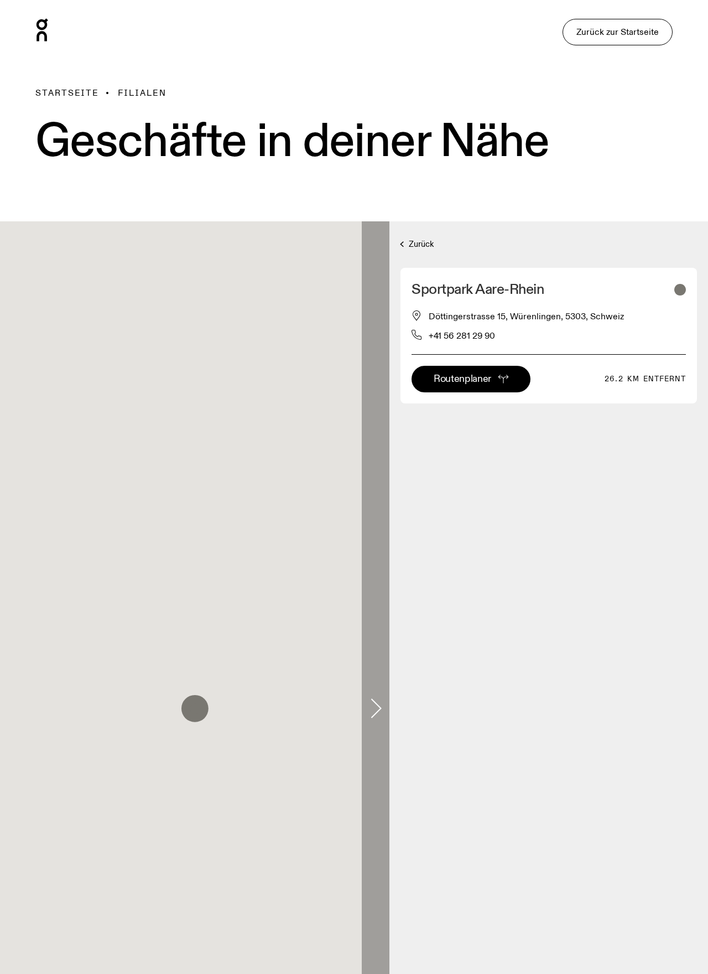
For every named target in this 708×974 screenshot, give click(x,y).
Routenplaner (462, 378)
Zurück (420, 244)
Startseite (67, 93)
